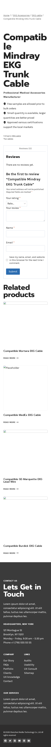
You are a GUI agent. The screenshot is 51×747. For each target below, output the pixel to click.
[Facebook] (5, 741)
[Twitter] (10, 741)
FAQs (6, 664)
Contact (8, 681)
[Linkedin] (24, 741)
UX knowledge (11, 677)
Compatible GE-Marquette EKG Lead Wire (22, 480)
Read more (9, 358)
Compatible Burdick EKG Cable (22, 546)
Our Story (8, 660)
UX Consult (30, 668)
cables (10, 139)
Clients (7, 673)
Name (10, 227)
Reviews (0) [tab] (25, 148)
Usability (29, 664)
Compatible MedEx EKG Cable (22, 415)
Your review (13, 208)
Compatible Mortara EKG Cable (23, 351)
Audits (27, 660)
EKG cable (16, 136)
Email (10, 242)
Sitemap (29, 673)
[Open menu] (45, 5)
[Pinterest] (15, 741)
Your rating (13, 198)
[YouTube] (19, 741)
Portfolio (8, 668)
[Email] (29, 741)
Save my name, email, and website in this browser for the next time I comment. (27, 260)
